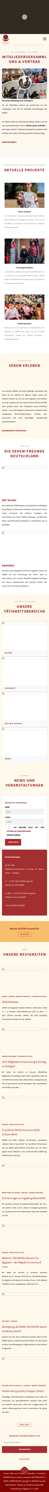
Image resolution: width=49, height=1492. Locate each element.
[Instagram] (27, 1465)
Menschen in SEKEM (11, 1192)
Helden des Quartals (12, 1385)
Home (6, 1473)
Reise (4, 996)
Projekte (22, 1473)
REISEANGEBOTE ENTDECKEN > (14, 430)
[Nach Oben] (24, 1470)
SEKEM (11, 996)
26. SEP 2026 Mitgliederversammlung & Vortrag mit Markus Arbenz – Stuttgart (24, 869)
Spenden (8, 565)
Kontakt (27, 1477)
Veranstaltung (39, 996)
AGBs (6, 1481)
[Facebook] (21, 1465)
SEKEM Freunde (23, 996)
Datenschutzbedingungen (19, 831)
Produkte (41, 1473)
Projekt (6, 1321)
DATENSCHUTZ (38, 1477)
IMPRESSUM (15, 1481)
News (19, 1477)
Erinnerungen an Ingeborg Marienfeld (23, 1198)
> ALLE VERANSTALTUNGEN (15, 905)
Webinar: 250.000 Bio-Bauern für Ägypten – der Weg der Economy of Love (21, 1262)
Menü (44, 39)
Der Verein (9, 500)
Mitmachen (24, 934)
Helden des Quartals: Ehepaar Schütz (23, 1391)
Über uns (14, 1473)
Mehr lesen (24, 1425)
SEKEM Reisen (9, 1477)
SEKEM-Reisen (10, 1002)
